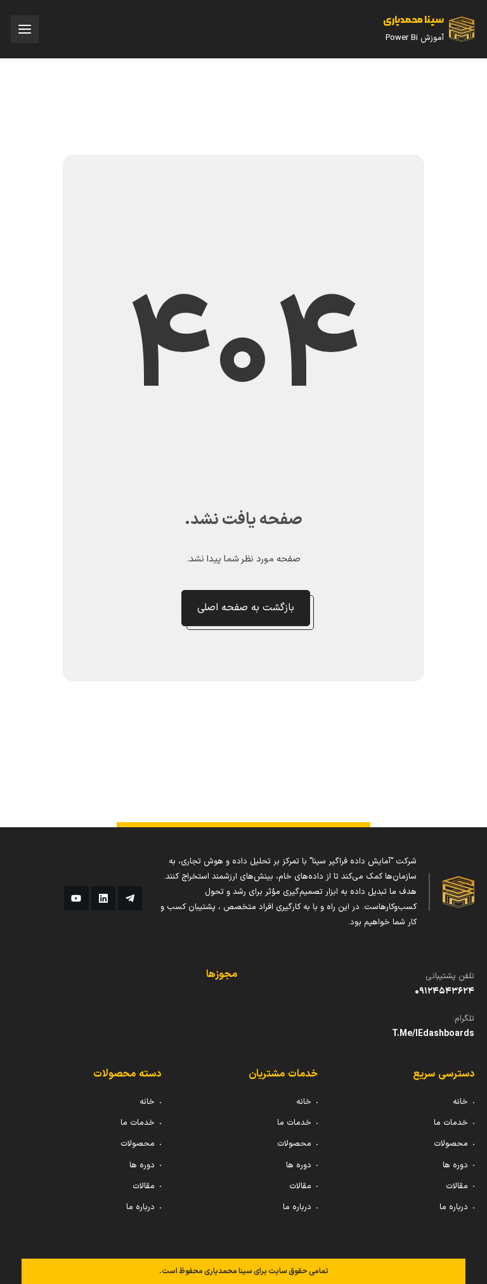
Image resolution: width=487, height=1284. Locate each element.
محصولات (451, 1143)
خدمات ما (451, 1123)
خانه (460, 1102)
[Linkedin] (103, 898)
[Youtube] (76, 898)
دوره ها (455, 1165)
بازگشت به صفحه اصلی (245, 607)
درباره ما (453, 1207)
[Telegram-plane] (130, 898)
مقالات (457, 1186)
